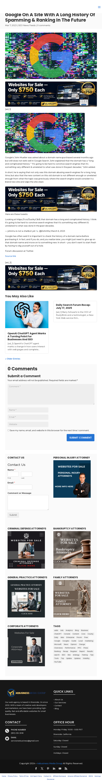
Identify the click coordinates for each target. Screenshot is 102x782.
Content (76, 634)
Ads (61, 630)
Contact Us (47, 776)
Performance (70, 648)
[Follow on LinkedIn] (53, 768)
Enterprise (70, 637)
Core (83, 634)
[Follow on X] (42, 768)
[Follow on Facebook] (36, 768)
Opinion (74, 644)
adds (56, 630)
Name (11, 470)
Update (69, 658)
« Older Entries (12, 359)
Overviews (58, 648)
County (90, 634)
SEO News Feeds (27, 25)
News (66, 644)
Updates (77, 658)
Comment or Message (19, 493)
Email (11, 483)
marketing (89, 641)
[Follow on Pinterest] (48, 768)
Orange (82, 644)
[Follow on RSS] (65, 768)
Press (86, 648)
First (9, 478)
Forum (79, 637)
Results (90, 651)
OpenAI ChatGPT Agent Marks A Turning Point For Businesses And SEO (27, 336)
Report (82, 651)
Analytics (69, 630)
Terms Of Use (23, 776)
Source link (10, 256)
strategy (76, 655)
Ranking (57, 651)
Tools (56, 658)
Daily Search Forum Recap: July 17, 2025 (73, 306)
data (62, 637)
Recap (65, 651)
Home (4, 776)
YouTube (57, 662)
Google (57, 641)
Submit (13, 515)
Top (62, 658)
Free (86, 637)
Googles (66, 641)
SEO (63, 655)
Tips (91, 655)
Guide (74, 641)
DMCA (91, 776)
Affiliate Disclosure (59, 776)
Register (73, 651)
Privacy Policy (13, 776)
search (56, 655)
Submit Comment (80, 437)
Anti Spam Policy (36, 776)
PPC (79, 648)
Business (84, 630)
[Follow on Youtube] (59, 768)
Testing (85, 655)
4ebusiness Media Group (49, 763)
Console (67, 634)
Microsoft (57, 644)
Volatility (86, 658)
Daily (56, 637)
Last (22, 478)
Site (69, 655)
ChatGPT (57, 634)
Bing (77, 630)
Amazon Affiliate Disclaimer (77, 776)
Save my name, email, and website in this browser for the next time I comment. (49, 430)
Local (81, 641)
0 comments (43, 25)
